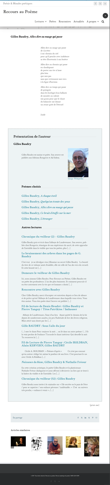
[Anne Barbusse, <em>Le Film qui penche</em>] (55, 442)
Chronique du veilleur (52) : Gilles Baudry (48, 379)
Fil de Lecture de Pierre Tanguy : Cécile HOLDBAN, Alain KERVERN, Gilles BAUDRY (55, 343)
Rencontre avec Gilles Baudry (41, 290)
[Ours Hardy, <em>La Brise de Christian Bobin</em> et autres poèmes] (91, 446)
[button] (103, 21)
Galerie (39, 436)
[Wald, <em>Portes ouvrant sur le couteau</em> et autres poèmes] (18, 444)
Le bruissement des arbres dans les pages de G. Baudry (51, 254)
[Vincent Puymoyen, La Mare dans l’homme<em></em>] (36, 445)
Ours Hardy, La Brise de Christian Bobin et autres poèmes (88, 436)
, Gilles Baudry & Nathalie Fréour (54, 362)
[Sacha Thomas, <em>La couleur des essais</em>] (73, 446)
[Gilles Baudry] (78, 149)
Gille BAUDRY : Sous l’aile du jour (43, 326)
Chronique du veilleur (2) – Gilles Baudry (48, 237)
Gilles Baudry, (39, 196)
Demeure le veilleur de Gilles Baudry (46, 273)
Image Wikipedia (75, 178)
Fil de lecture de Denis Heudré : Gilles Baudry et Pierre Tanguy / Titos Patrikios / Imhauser (53, 307)
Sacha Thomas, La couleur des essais (70, 439)
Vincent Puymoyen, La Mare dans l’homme (33, 436)
